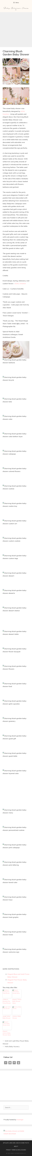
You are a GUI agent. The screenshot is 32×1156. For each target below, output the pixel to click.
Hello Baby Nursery (12, 1047)
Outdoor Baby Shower (16, 1017)
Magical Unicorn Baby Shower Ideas (7, 1033)
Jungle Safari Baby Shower (6, 1017)
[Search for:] (16, 1107)
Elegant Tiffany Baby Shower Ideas (16, 1001)
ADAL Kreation (20, 284)
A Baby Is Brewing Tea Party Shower (7, 1001)
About (16, 1146)
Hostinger (20, 1120)
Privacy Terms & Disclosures (16, 1150)
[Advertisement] (16, 28)
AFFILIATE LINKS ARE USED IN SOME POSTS (16, 1143)
